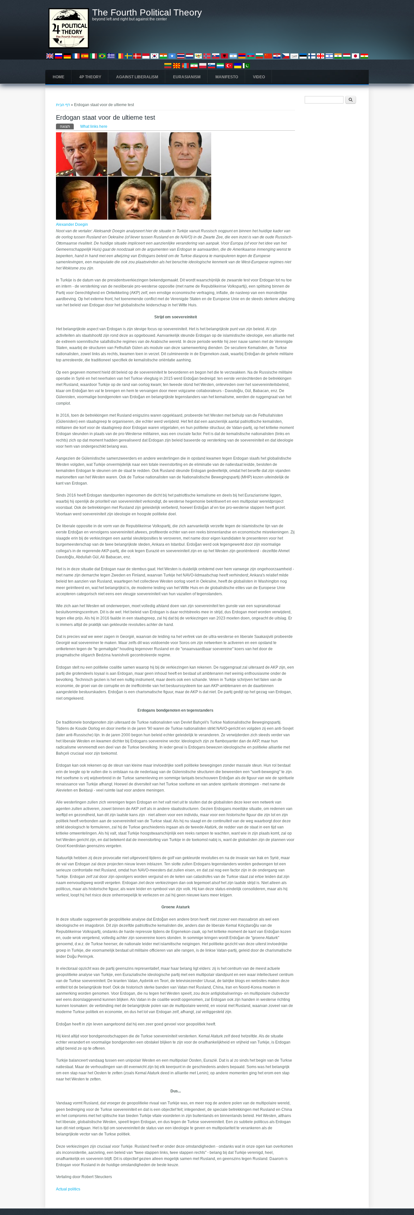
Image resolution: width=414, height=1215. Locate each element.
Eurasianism (187, 77)
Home (58, 77)
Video (259, 77)
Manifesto (226, 77)
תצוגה (67, 126)
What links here (93, 126)
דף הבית (63, 105)
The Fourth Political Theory (147, 12)
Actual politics (68, 1189)
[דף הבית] (69, 47)
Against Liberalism (137, 77)
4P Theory (90, 77)
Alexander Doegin (72, 224)
